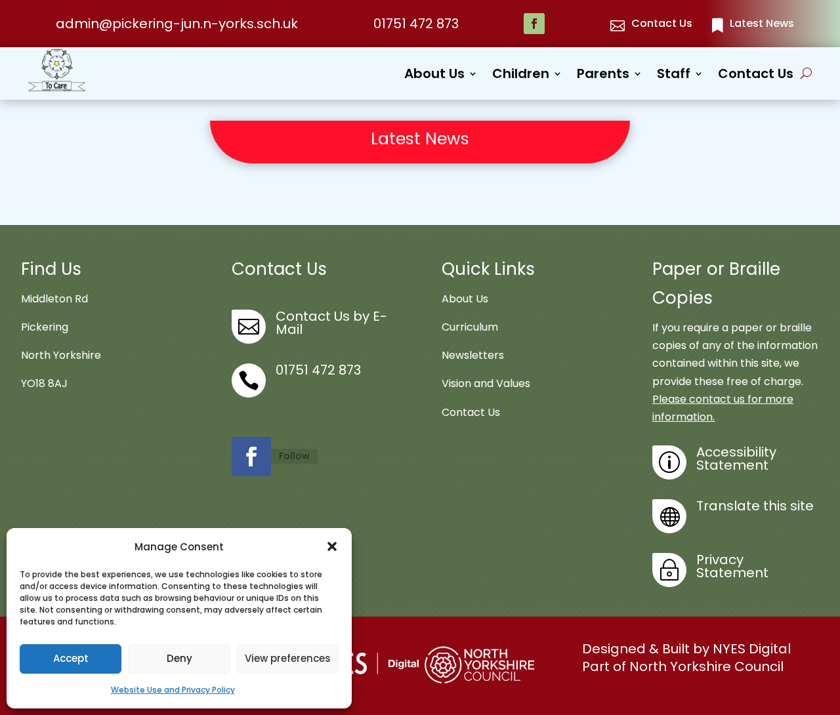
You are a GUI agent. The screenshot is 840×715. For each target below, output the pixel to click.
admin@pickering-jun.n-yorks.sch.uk (177, 23)
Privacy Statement (732, 566)
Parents (603, 76)
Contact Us (755, 76)
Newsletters (473, 355)
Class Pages (552, 163)
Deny (179, 658)
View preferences (288, 658)
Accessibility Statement (736, 458)
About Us (434, 76)
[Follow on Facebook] (534, 23)
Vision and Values (486, 383)
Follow (294, 455)
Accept (71, 658)
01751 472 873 (416, 23)
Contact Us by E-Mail (331, 322)
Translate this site (755, 506)
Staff (673, 76)
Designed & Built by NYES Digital (686, 649)
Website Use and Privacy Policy (173, 689)
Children (520, 76)
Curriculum (470, 327)
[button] (332, 546)
